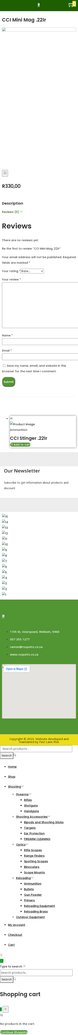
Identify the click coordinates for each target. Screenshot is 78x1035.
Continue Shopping (14, 1032)
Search (7, 756)
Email (7, 351)
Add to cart (22, 445)
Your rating (11, 271)
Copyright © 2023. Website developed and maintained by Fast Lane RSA (39, 740)
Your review (11, 279)
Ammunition (18, 430)
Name (7, 335)
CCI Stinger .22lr (28, 438)
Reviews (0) (11, 212)
